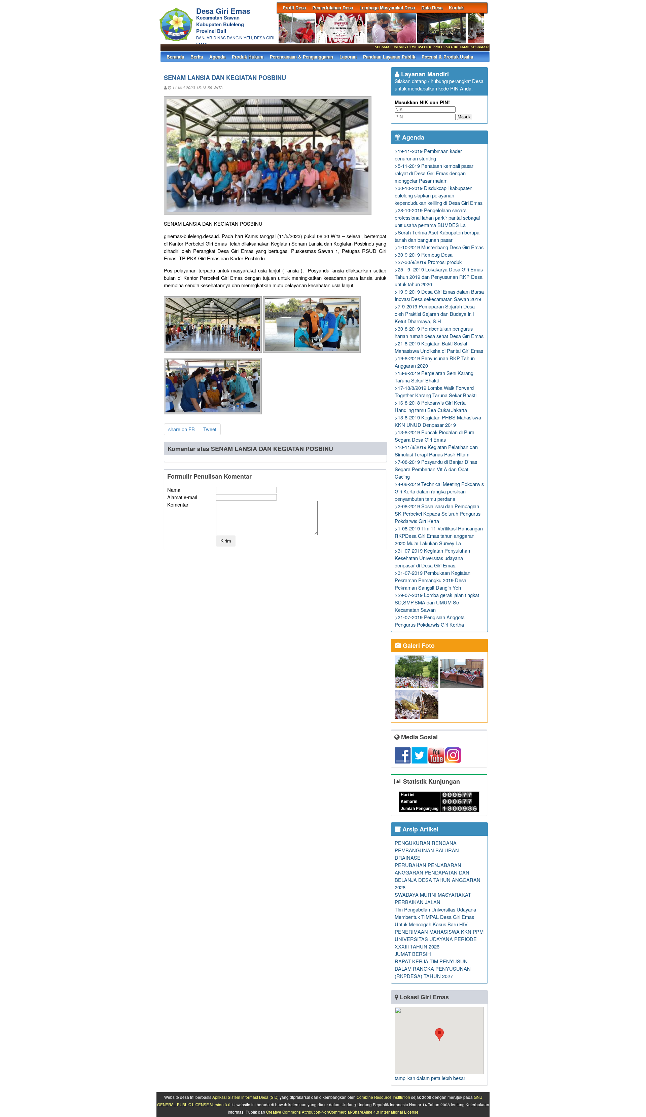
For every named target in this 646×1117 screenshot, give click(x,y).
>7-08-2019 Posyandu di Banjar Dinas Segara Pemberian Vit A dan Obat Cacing (436, 469)
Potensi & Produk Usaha (447, 56)
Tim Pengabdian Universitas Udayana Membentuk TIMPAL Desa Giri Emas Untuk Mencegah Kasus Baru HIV (435, 917)
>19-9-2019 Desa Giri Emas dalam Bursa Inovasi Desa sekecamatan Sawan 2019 (439, 295)
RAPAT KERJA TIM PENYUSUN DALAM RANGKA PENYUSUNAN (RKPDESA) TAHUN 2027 (433, 968)
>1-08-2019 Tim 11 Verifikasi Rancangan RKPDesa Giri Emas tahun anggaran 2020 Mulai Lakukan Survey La (439, 536)
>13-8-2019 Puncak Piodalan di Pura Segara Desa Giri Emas (434, 436)
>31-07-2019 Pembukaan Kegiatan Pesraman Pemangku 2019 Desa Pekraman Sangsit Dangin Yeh (432, 580)
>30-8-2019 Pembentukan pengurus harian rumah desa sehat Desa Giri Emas (439, 332)
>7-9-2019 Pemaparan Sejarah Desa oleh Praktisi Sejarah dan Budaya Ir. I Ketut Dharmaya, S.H (435, 314)
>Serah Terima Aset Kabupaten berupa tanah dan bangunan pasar (437, 236)
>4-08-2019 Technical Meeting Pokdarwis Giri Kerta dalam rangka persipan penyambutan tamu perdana (439, 491)
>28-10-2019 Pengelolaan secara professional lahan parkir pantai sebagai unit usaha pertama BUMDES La (437, 217)
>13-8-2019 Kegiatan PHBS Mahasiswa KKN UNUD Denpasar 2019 (438, 421)
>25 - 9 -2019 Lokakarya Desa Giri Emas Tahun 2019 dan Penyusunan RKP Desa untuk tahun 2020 (439, 277)
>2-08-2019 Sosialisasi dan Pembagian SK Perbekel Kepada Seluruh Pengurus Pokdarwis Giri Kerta (437, 513)
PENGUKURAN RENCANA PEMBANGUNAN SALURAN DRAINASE (427, 850)
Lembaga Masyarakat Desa (387, 7)
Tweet (209, 429)
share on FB (181, 429)
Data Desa (431, 7)
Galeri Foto (418, 645)
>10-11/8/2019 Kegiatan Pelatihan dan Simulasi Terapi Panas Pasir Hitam (436, 450)
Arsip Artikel (419, 829)
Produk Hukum (247, 56)
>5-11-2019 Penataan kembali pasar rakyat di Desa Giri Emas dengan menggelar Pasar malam (434, 173)
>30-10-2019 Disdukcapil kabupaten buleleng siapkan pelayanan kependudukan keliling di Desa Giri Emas (438, 195)
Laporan (348, 56)
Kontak (456, 7)
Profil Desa (294, 7)
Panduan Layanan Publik (389, 56)
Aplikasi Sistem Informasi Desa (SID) (245, 1097)
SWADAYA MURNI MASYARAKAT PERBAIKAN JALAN (433, 898)
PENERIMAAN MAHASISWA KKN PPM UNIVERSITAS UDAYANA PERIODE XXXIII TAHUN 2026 (439, 939)
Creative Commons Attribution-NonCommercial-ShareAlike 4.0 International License (342, 1112)
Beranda (175, 56)
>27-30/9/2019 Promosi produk (428, 261)
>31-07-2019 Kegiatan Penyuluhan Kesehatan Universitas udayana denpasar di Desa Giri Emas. (432, 558)
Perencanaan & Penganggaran (301, 56)
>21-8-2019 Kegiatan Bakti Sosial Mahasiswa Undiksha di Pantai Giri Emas (439, 347)
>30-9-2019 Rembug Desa (424, 254)
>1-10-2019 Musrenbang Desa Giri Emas (439, 247)
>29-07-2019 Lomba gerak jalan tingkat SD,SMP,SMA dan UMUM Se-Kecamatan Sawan (437, 602)
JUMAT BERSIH (413, 953)
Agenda (217, 56)
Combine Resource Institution (383, 1097)
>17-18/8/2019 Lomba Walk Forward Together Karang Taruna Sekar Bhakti (435, 391)
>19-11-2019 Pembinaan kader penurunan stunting (428, 154)
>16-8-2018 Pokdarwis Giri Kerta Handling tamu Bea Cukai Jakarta (431, 406)
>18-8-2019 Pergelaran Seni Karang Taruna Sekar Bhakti (434, 376)
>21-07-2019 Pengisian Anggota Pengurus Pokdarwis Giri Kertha (430, 620)
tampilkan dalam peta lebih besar (430, 1077)
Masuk (464, 116)
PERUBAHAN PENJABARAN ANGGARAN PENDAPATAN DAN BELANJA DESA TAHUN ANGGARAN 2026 (437, 876)
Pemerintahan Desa (332, 7)
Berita (196, 56)
